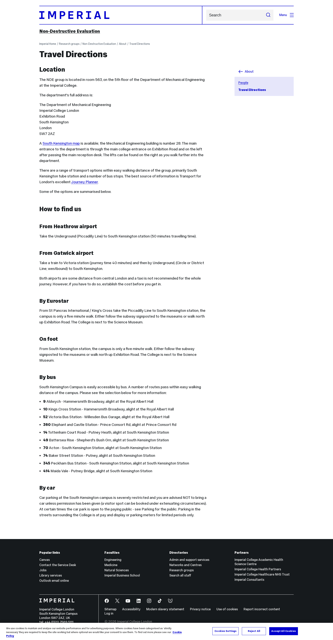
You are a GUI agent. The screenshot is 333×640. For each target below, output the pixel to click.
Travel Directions (139, 44)
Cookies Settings (225, 630)
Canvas (44, 560)
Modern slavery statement (165, 609)
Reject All (254, 630)
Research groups (69, 44)
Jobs (42, 570)
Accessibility (131, 609)
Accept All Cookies (283, 630)
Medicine (110, 565)
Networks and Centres (185, 565)
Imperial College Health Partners (258, 569)
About (122, 44)
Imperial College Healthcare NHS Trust (262, 574)
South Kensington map (61, 143)
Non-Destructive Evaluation (69, 31)
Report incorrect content (262, 609)
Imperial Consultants (249, 580)
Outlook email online (54, 581)
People (243, 83)
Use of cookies (227, 609)
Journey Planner (84, 182)
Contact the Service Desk (57, 565)
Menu (283, 15)
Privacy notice (200, 609)
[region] (166, 631)
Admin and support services (189, 560)
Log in (108, 613)
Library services (50, 575)
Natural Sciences (116, 570)
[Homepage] (120, 15)
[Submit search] (268, 15)
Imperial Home (47, 44)
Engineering (112, 560)
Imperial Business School (122, 575)
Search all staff (180, 575)
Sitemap (110, 609)
